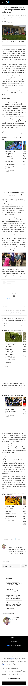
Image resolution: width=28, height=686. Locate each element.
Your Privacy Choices (15, 645)
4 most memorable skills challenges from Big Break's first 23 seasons (13, 597)
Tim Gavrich (14, 313)
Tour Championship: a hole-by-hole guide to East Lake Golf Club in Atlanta (14, 583)
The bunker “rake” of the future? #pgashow (14, 310)
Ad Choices (14, 638)
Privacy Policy (14, 641)
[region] (14, 669)
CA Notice (14, 649)
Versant (15, 657)
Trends (18, 539)
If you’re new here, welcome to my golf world (13, 590)
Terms (12, 658)
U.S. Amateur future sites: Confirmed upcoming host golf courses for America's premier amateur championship (13, 605)
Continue (14, 683)
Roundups (5, 539)
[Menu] (2, 2)
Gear (12, 539)
